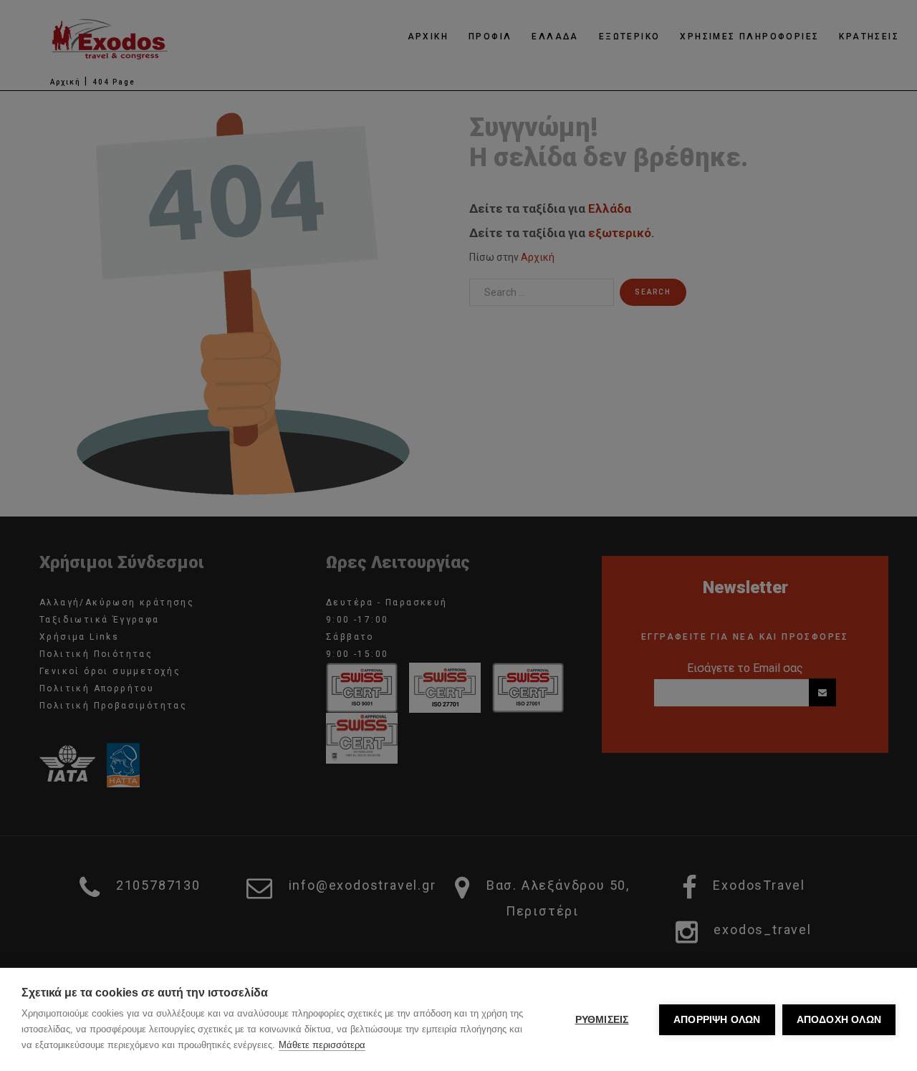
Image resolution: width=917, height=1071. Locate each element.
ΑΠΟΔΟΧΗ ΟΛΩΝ (839, 1019)
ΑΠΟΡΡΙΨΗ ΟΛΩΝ (717, 1019)
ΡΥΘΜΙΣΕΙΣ (602, 1019)
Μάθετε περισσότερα (322, 1044)
